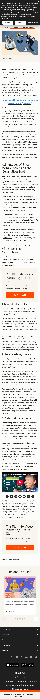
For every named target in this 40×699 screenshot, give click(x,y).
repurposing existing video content (23, 361)
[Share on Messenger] (20, 496)
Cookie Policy (5, 18)
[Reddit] (31, 657)
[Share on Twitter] (7, 496)
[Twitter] (21, 657)
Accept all (7, 22)
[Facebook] (7, 657)
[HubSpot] (20, 673)
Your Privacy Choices (22, 689)
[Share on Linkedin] (15, 496)
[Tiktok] (36, 657)
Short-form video (8, 176)
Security (32, 681)
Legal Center (9, 681)
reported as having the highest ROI (15, 142)
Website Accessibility (13, 685)
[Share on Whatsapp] (24, 496)
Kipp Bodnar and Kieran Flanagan (22, 27)
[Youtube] (17, 657)
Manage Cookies (33, 22)
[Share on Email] (28, 496)
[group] (20, 595)
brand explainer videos (22, 443)
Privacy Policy (21, 681)
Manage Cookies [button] (28, 685)
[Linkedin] (26, 657)
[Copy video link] (32, 496)
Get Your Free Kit (20, 295)
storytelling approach (10, 326)
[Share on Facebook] (11, 496)
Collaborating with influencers (13, 423)
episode (30, 466)
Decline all (20, 22)
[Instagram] (12, 657)
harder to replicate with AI (27, 220)
